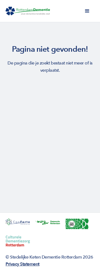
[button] (87, 11)
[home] (28, 11)
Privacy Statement (22, 264)
